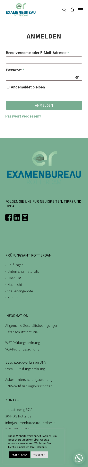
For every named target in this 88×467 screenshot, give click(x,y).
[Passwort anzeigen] (77, 77)
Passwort (25, 70)
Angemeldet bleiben (28, 87)
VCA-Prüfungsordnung (22, 349)
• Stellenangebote (19, 291)
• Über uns (13, 278)
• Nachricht (13, 284)
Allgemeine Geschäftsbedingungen (31, 325)
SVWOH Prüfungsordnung (25, 368)
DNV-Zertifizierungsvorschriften (28, 386)
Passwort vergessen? (23, 116)
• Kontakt (12, 297)
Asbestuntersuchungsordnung (28, 379)
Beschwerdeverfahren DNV (25, 362)
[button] (80, 10)
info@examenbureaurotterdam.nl (30, 422)
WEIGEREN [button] (39, 454)
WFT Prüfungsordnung (22, 342)
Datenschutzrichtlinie (21, 332)
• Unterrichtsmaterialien (23, 271)
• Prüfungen (14, 264)
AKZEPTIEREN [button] (19, 454)
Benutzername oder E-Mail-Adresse (44, 52)
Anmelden (44, 105)
